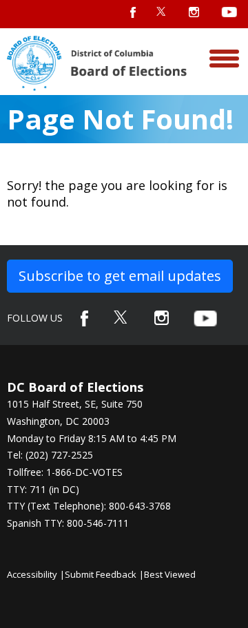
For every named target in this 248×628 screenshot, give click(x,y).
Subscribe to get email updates (120, 275)
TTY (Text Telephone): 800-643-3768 (89, 505)
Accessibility (32, 574)
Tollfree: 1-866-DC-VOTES (65, 472)
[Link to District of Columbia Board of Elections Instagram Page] (161, 317)
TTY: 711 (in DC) (43, 489)
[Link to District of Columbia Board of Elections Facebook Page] (84, 318)
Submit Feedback (100, 574)
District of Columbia (97, 63)
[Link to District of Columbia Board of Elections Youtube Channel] (205, 318)
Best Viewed (170, 574)
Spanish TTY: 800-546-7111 (68, 523)
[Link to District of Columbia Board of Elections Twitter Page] (121, 317)
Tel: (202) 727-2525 (50, 454)
